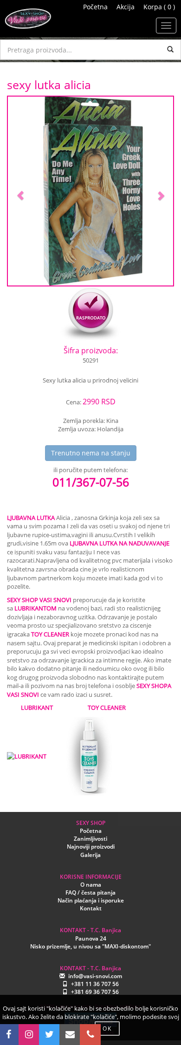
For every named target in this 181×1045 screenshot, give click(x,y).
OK (107, 1028)
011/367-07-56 (90, 482)
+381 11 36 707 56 (95, 984)
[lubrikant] (26, 756)
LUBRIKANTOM (35, 608)
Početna (95, 6)
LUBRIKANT (37, 707)
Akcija (125, 6)
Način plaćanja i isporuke (91, 900)
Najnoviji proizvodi (91, 846)
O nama (90, 885)
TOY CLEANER (50, 634)
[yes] (170, 49)
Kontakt (91, 908)
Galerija (90, 855)
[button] (20, 191)
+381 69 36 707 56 (95, 992)
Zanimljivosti (90, 839)
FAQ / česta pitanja (90, 892)
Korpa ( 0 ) (159, 6)
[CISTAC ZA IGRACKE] (88, 756)
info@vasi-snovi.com (95, 976)
